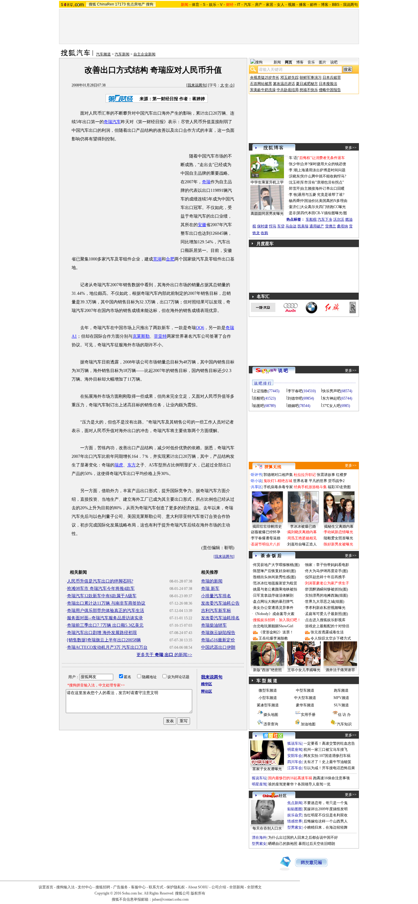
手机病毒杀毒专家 (278, 487)
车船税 (311, 219)
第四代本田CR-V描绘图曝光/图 (322, 213)
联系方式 (156, 887)
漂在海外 (259, 837)
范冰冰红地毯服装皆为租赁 (275, 583)
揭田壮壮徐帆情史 (267, 526)
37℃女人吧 (331, 406)
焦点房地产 (136, 4)
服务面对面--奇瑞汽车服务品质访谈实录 (105, 618)
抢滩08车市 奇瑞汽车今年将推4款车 (101, 588)
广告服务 (120, 887)
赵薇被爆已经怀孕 (265, 532)
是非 (292, 213)
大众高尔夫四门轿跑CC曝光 (323, 207)
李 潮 (293, 170)
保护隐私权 (175, 887)
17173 (120, 4)
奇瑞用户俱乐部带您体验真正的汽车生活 (105, 610)
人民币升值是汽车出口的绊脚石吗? (100, 581)
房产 (258, 4)
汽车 (247, 4)
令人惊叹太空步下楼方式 (331, 638)
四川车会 (294, 762)
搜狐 (92, 4)
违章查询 (270, 724)
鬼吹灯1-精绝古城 (277, 481)
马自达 (291, 226)
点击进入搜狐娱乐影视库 (325, 620)
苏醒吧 (258, 398)
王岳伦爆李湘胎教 (273, 638)
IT (238, 4)
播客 (302, 4)
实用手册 (308, 714)
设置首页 (46, 887)
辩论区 (206, 691)
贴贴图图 (294, 809)
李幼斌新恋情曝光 (338, 532)
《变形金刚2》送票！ (276, 632)
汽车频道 (103, 54)
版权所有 (198, 893)
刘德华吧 (295, 398)
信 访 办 (344, 714)
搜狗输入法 (65, 887)
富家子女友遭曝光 (267, 769)
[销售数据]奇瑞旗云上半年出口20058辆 (104, 640)
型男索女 (294, 827)
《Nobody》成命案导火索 (273, 614)
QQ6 (200, 327)
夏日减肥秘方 (307, 84)
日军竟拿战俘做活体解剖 (273, 595)
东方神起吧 (331, 398)
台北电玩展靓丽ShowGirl (273, 626)
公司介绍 (218, 887)
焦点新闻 (294, 803)
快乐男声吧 (331, 391)
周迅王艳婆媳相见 (302, 538)
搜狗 (149, 4)
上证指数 (260, 391)
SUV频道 (341, 705)
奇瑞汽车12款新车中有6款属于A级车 (101, 596)
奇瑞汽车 (112, 122)
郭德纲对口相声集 (278, 475)
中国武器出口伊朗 (218, 647)
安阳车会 (294, 756)
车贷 (281, 226)
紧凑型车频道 (268, 705)
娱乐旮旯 (294, 815)
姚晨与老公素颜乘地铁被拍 (275, 589)
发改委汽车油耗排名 (220, 618)
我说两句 (350, 4)
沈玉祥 (294, 182)
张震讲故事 (326, 475)
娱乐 (212, 4)
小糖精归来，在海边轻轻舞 (326, 827)
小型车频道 (268, 698)
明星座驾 (294, 749)
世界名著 (300, 481)
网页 (288, 62)
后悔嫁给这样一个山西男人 (326, 821)
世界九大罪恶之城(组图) (324, 601)
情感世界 (294, 821)
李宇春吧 (295, 391)
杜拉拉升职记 (305, 475)
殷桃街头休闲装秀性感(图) (274, 577)
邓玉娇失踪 (289, 77)
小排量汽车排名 (216, 596)
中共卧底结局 (288, 90)
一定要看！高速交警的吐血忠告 (329, 743)
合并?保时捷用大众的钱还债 (323, 164)
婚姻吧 (293, 406)
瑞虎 (118, 465)
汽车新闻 (122, 54)
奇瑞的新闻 (211, 581)
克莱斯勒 (141, 336)
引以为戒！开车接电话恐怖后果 (329, 768)
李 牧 (293, 194)
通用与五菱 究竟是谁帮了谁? (321, 194)
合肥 (170, 259)
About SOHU (198, 887)
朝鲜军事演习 (311, 77)
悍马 (272, 226)
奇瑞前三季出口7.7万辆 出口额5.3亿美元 (105, 625)
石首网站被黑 (261, 84)
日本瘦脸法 (328, 84)
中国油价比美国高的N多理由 (323, 201)
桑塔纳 (342, 226)
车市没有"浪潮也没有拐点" (322, 182)
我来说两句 (197, 85)
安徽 (202, 224)
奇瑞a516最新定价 (218, 640)
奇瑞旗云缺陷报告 (218, 632)
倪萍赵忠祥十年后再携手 (325, 577)
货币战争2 (336, 481)
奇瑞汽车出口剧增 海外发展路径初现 (102, 632)
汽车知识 (344, 724)
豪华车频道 (305, 705)
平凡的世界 (318, 481)
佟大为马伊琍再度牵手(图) (326, 571)
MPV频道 (341, 698)
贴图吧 (258, 406)
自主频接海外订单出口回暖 (322, 188)
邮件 (313, 4)
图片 (322, 62)
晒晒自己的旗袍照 (282, 843)
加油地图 (308, 724)
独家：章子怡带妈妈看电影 (327, 565)
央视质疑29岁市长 (264, 77)
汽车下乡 (325, 219)
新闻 (277, 62)
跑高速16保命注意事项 (331, 778)
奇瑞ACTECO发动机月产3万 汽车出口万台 (107, 647)
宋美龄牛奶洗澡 (263, 90)
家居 (269, 4)
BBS (335, 4)
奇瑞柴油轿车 (214, 625)
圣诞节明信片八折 (265, 544)
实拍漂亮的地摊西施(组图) (326, 595)
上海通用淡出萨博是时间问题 (321, 170)
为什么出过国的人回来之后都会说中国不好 (303, 837)
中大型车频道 (305, 698)
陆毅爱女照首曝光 (338, 538)
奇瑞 (206, 182)
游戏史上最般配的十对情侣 (327, 626)
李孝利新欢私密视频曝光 (325, 608)
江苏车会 (294, 768)
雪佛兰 (330, 226)
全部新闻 (236, 887)
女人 (280, 4)
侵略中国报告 (330, 90)
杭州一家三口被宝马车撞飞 (326, 749)
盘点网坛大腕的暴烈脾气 (273, 601)
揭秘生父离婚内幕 (338, 526)
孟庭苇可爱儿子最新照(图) (326, 614)
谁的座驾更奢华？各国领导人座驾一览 (299, 784)
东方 (131, 465)
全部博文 (254, 887)
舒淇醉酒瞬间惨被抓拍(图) (326, 589)
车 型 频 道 (266, 680)
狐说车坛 (294, 743)
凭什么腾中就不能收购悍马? (323, 176)
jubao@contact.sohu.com (170, 899)
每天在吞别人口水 (267, 828)
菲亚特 (160, 336)
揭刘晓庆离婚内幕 (302, 532)
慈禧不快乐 (309, 90)
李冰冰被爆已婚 (303, 526)
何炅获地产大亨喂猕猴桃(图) (276, 565)
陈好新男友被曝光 (338, 544)
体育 (195, 4)
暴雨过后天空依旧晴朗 (316, 843)
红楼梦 (341, 475)
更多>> (350, 148)
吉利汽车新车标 (216, 610)
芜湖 (157, 259)
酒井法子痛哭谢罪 (340, 670)
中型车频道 (305, 690)
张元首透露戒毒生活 (327, 632)
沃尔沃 (338, 219)
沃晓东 (294, 176)
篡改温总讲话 (284, 84)
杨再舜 (294, 201)
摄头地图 (270, 714)
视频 (291, 4)
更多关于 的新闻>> (164, 654)
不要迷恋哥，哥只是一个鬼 (326, 803)
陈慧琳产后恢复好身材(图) (274, 571)
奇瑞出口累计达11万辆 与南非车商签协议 (106, 603)
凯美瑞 (302, 226)
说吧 (334, 62)
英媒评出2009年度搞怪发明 (326, 809)
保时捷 (262, 226)
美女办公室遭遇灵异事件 (273, 608)
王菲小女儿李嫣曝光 (303, 670)
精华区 (206, 684)
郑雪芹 (294, 188)
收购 (264, 233)
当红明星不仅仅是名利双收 (326, 815)
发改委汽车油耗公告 (220, 603)
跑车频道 (341, 690)
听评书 (256, 475)
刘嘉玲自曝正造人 (302, 544)
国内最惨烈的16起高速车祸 (290, 778)
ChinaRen (105, 4)
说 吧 (283, 370)
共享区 (256, 487)
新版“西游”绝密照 (267, 670)
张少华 (294, 164)
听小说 (256, 481)
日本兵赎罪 (332, 77)
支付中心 (85, 887)
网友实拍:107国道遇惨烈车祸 (327, 756)
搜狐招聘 (102, 887)
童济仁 (294, 207)
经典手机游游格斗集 (310, 487)
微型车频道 (268, 690)
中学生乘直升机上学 (267, 182)
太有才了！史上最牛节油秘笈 (327, 762)
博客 (324, 4)
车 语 (293, 158)
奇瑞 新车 (210, 588)
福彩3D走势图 (339, 487)
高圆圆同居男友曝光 (267, 213)
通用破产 (316, 226)
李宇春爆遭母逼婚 (265, 538)
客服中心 (138, 887)
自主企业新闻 (144, 54)
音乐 (311, 62)
